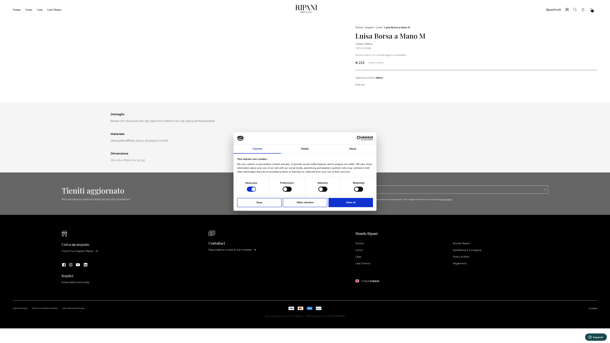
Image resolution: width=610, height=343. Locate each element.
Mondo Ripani (461, 243)
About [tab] (352, 148)
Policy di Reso (461, 256)
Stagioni (369, 27)
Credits (593, 308)
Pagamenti (459, 263)
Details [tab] (305, 148)
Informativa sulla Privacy (73, 308)
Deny (259, 202)
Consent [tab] (257, 148)
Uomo (28, 9)
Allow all (351, 202)
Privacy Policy (445, 199)
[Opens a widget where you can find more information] (596, 337)
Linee (379, 27)
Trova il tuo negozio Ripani (77, 251)
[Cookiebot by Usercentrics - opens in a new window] (359, 138)
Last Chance (54, 9)
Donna (16, 9)
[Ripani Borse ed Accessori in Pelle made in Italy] (306, 9)
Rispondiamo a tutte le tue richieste (230, 249)
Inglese (374, 280)
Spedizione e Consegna (467, 250)
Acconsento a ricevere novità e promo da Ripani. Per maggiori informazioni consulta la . (405, 199)
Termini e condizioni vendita (45, 308)
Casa (40, 9)
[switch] (287, 189)
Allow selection (305, 202)
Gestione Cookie (20, 308)
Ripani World (553, 9)
